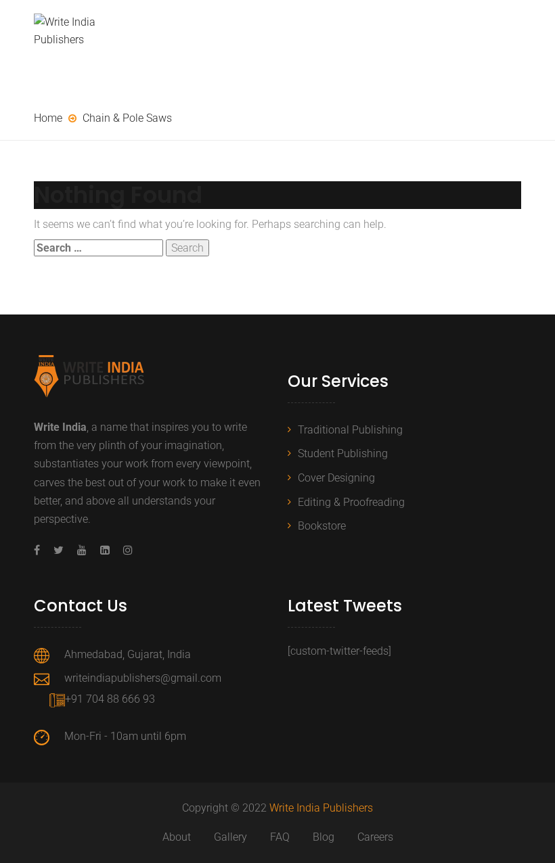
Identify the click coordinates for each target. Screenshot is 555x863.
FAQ (280, 837)
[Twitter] (58, 550)
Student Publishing (343, 453)
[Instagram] (124, 550)
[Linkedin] (104, 550)
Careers (375, 837)
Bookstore (322, 525)
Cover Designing (336, 477)
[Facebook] (40, 550)
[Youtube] (81, 550)
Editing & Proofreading (351, 502)
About (176, 837)
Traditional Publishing (350, 429)
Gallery (230, 837)
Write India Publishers (321, 807)
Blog (323, 837)
